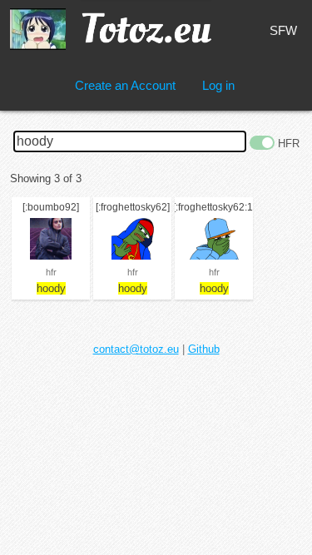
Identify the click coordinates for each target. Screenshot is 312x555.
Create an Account (125, 85)
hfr (51, 272)
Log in (218, 85)
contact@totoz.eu (136, 349)
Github (204, 349)
